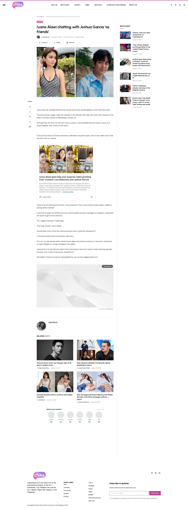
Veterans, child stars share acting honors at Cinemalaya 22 (141, 35)
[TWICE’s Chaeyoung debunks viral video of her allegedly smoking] (125, 88)
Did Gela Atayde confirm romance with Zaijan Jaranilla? (54, 396)
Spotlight (65, 5)
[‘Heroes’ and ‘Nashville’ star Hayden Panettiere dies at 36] (125, 76)
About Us (133, 5)
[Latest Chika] (18, 5)
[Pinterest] (30, 117)
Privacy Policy (146, 498)
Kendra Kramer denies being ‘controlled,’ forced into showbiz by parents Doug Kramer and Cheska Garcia (141, 62)
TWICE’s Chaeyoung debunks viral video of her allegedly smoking (141, 88)
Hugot (77, 5)
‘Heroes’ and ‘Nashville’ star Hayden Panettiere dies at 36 (141, 76)
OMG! (87, 5)
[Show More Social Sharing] (79, 43)
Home (48, 16)
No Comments (69, 37)
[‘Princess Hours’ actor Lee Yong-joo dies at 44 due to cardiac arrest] (55, 350)
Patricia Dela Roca (43, 368)
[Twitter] (30, 112)
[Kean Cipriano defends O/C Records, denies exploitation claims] (95, 350)
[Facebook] (30, 107)
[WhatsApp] (30, 122)
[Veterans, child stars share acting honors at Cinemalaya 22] (125, 35)
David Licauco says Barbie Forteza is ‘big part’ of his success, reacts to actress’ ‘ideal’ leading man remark (141, 101)
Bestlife (98, 5)
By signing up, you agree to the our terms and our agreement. (134, 498)
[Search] (184, 5)
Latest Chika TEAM (84, 368)
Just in (54, 5)
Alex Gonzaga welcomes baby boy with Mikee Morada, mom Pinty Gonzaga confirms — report (95, 397)
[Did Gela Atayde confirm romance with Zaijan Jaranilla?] (55, 382)
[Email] (30, 127)
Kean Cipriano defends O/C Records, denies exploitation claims (93, 364)
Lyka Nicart (46, 37)
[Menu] (4, 5)
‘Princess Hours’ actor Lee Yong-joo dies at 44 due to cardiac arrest (54, 364)
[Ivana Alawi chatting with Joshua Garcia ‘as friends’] (75, 72)
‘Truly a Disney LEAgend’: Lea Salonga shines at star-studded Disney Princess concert (141, 48)
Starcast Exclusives (116, 5)
